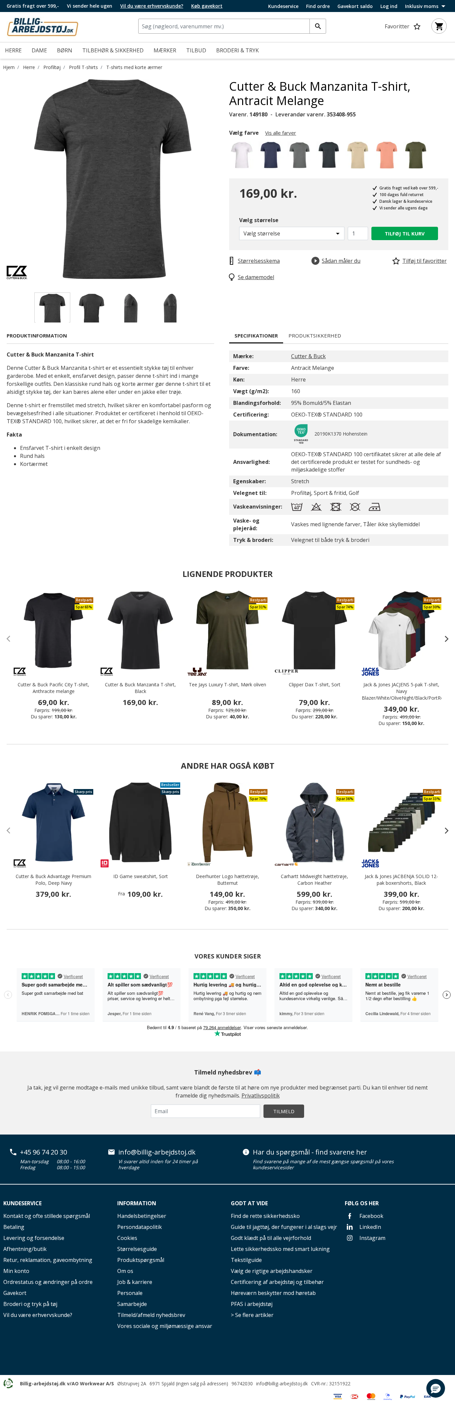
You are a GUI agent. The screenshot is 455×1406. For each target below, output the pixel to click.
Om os (125, 1271)
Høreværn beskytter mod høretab (273, 1293)
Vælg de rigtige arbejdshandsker (271, 1271)
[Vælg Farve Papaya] (388, 156)
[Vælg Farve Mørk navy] (272, 156)
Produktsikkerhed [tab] (314, 335)
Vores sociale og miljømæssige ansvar (164, 1326)
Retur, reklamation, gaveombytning (47, 1260)
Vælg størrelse (258, 220)
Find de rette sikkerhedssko (265, 1216)
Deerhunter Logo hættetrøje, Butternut (227, 879)
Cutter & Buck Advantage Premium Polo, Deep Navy (53, 879)
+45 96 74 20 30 (43, 1152)
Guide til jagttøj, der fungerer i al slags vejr (284, 1227)
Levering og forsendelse (33, 1238)
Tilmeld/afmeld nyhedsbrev (151, 1315)
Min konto (16, 1271)
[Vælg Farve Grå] (301, 156)
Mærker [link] (165, 50)
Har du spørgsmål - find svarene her (310, 1152)
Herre (29, 67)
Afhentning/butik (25, 1249)
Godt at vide (249, 1203)
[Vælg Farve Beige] (359, 156)
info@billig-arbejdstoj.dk (157, 1152)
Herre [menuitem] (13, 50)
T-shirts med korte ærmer (134, 67)
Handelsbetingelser (141, 1216)
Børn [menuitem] (64, 50)
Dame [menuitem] (39, 50)
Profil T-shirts (83, 67)
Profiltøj (52, 67)
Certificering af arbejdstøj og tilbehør (277, 1282)
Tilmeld (283, 1111)
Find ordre (318, 6)
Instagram (371, 1238)
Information (136, 1203)
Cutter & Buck (308, 356)
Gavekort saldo (355, 6)
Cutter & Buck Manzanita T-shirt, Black (140, 687)
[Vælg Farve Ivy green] (417, 156)
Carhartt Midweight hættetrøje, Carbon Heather (314, 879)
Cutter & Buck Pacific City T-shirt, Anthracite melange (53, 687)
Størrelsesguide (137, 1249)
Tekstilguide (246, 1260)
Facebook (370, 1216)
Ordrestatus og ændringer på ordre (48, 1282)
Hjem (9, 67)
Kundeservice (283, 6)
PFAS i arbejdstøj (251, 1304)
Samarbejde (132, 1304)
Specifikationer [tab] (256, 335)
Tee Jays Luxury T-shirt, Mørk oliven (227, 684)
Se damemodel (256, 277)
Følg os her (362, 1203)
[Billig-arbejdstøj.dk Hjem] (43, 26)
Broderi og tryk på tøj (30, 1304)
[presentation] (443, 638)
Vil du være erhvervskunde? (37, 1315)
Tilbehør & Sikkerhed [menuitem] (113, 50)
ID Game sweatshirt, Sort (140, 876)
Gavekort (14, 1293)
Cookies (127, 1238)
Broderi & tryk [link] (237, 50)
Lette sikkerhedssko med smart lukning (280, 1249)
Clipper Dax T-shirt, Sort (314, 684)
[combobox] (232, 26)
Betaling (13, 1227)
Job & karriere (134, 1282)
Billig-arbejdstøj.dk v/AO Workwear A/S (67, 1383)
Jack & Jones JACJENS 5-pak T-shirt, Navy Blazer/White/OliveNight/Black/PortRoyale (401, 691)
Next (224, 179)
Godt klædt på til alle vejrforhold (271, 1238)
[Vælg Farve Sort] (330, 156)
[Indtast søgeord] (317, 26)
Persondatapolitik (139, 1227)
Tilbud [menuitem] (196, 50)
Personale (130, 1293)
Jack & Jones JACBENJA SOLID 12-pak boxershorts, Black (401, 879)
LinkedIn (369, 1227)
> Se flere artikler (252, 1315)
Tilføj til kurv (405, 233)
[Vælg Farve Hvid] (243, 156)
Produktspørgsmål (140, 1260)
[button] (435, 1388)
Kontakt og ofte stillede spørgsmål (46, 1216)
